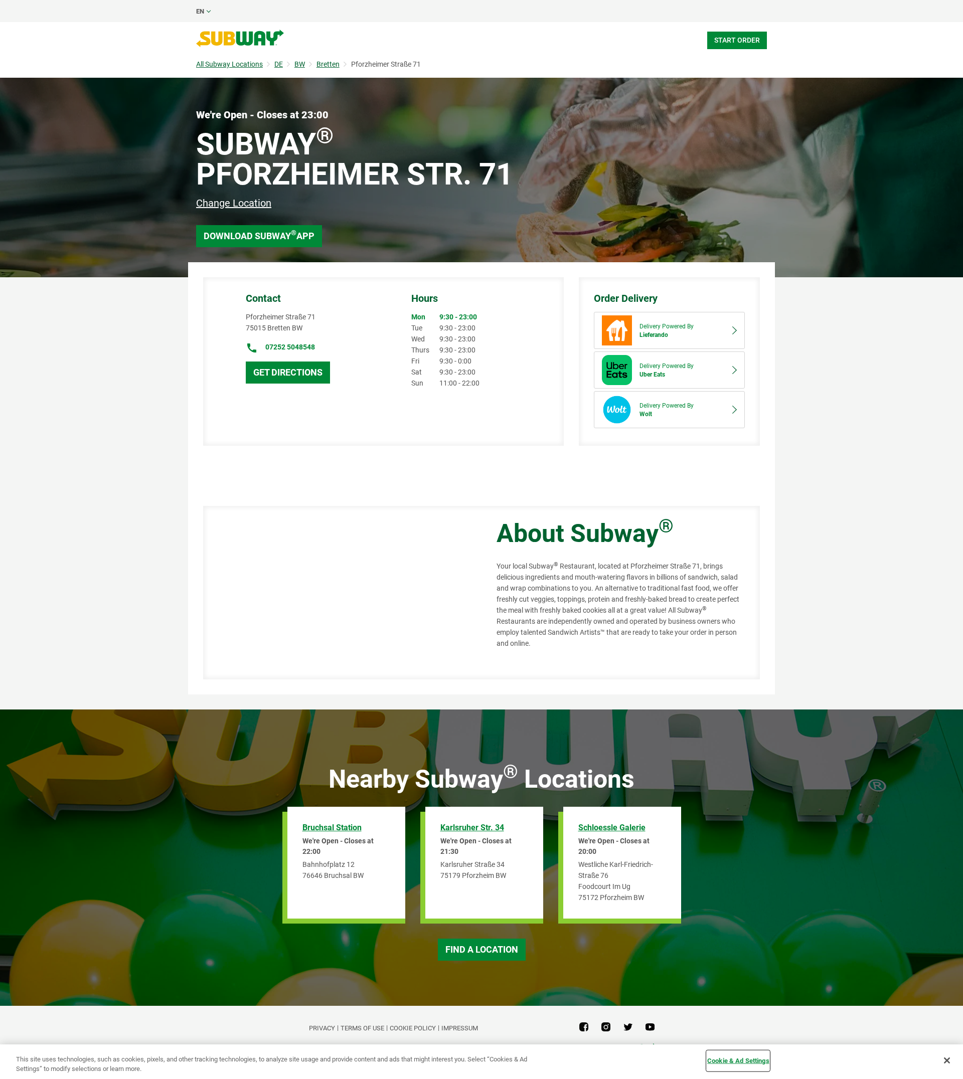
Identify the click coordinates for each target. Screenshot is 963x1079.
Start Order (737, 40)
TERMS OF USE (362, 1028)
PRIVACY (322, 1028)
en (200, 11)
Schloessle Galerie (612, 827)
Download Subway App (259, 235)
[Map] (338, 592)
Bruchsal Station (332, 827)
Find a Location (481, 949)
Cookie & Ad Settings (738, 1060)
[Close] (947, 1060)
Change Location (233, 203)
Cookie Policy (413, 1028)
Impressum (459, 1028)
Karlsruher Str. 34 (472, 827)
